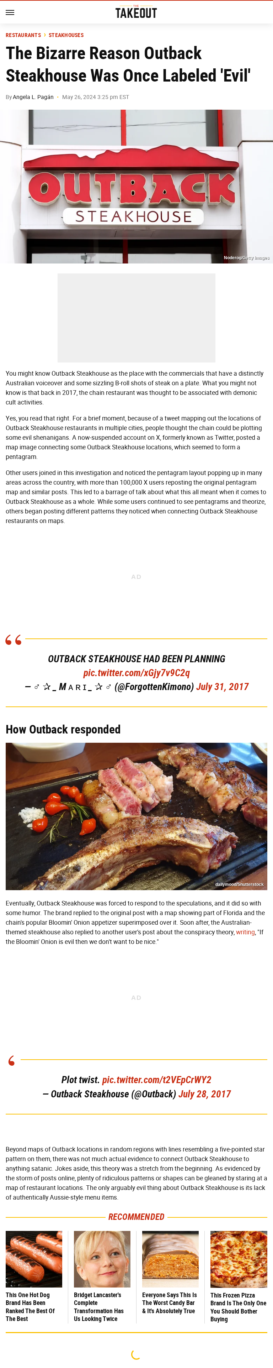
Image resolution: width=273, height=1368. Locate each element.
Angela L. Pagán (33, 97)
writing (245, 932)
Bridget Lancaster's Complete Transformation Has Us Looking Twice (99, 1307)
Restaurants (23, 35)
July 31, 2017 (222, 687)
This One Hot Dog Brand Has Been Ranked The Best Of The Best (30, 1307)
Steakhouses (66, 35)
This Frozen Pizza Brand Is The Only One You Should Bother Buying (238, 1307)
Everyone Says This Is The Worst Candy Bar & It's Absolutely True (169, 1303)
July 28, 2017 (204, 1094)
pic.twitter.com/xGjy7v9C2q (137, 673)
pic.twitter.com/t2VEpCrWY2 (157, 1080)
